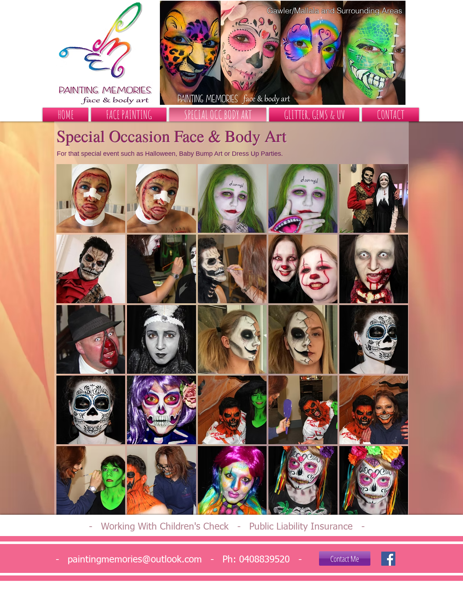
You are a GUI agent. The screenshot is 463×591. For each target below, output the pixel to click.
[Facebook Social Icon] (388, 559)
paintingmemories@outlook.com (135, 560)
